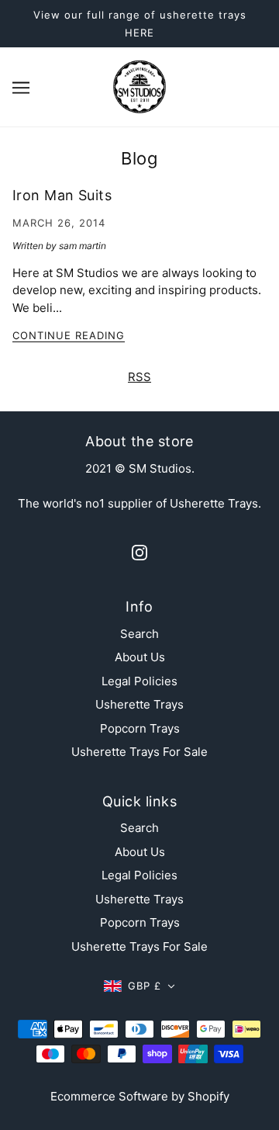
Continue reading (68, 336)
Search (139, 633)
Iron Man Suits (62, 195)
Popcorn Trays (140, 728)
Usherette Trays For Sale (139, 751)
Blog (139, 158)
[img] (139, 552)
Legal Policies (139, 681)
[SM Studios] (139, 85)
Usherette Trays (139, 704)
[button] (139, 986)
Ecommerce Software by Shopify (139, 1096)
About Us (140, 657)
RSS (139, 376)
